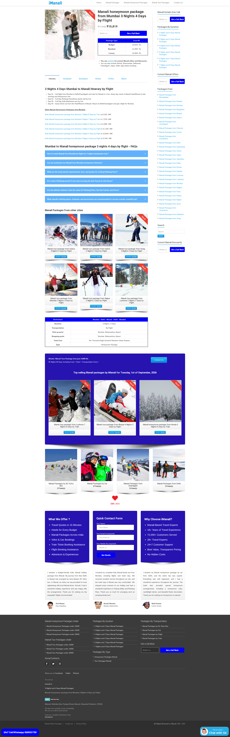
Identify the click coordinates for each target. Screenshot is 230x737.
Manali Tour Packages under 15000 (60, 649)
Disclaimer (49, 717)
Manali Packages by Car (151, 630)
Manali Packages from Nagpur (170, 187)
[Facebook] (47, 664)
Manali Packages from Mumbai (171, 183)
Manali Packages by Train (152, 638)
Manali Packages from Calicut (170, 118)
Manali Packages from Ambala (170, 101)
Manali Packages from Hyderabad (172, 147)
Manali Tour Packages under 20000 (60, 653)
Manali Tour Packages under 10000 (60, 645)
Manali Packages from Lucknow (171, 175)
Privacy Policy (81, 724)
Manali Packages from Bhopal (170, 113)
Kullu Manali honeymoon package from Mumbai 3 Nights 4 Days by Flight (73, 134)
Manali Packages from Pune (170, 192)
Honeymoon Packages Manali (106, 657)
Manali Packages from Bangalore (171, 109)
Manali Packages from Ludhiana (171, 179)
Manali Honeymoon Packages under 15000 (63, 630)
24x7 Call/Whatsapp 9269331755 (20, 732)
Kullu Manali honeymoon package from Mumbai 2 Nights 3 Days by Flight (73, 138)
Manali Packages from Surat (170, 204)
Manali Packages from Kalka (170, 163)
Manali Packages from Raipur (170, 196)
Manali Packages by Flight (152, 634)
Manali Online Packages (53, 724)
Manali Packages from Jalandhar (171, 159)
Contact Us (159, 360)
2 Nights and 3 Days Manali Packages (109, 626)
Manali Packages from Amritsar (171, 105)
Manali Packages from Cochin (170, 132)
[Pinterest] (60, 664)
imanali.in (48, 684)
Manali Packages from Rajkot (170, 200)
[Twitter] (53, 664)
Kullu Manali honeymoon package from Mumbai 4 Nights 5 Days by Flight (73, 129)
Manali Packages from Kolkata (170, 171)
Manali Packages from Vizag (170, 218)
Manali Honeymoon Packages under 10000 (63, 626)
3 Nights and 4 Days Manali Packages (109, 630)
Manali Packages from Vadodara (171, 214)
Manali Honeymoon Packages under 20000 (63, 634)
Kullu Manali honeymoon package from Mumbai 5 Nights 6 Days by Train (72, 124)
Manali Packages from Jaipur (170, 155)
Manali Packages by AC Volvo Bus (155, 626)
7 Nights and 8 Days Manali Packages (109, 646)
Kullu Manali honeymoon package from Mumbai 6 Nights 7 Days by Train (72, 119)
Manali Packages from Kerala (170, 167)
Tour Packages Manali (103, 661)
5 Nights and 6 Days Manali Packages (109, 638)
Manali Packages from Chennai (171, 128)
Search (161, 236)
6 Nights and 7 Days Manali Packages (109, 642)
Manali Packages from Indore (170, 151)
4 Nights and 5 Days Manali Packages (109, 634)
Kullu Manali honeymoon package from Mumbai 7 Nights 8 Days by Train (72, 114)
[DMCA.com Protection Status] (52, 699)
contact (111, 61)
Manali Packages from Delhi (169, 143)
